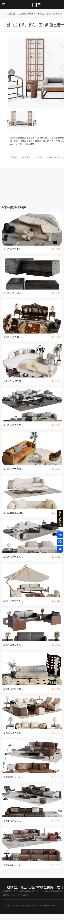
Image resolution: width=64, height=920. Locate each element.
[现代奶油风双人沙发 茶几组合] (32, 492)
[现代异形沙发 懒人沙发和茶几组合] (32, 229)
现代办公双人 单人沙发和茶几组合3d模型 (13, 645)
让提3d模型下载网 (25, 14)
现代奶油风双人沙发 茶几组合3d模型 (13, 513)
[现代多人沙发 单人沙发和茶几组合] (32, 536)
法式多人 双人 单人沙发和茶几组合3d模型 (13, 337)
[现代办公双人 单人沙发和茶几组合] (32, 624)
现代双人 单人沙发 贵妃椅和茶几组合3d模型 (13, 733)
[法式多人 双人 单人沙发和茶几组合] (32, 317)
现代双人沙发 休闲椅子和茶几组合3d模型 (13, 469)
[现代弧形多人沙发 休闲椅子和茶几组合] (32, 756)
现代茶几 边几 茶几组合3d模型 (13, 293)
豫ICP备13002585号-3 (47, 906)
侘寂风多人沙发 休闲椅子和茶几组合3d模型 (13, 381)
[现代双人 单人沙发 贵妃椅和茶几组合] (32, 712)
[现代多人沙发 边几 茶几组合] (32, 800)
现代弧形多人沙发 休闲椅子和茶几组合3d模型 (13, 777)
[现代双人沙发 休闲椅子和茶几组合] (32, 448)
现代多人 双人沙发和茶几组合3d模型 (13, 425)
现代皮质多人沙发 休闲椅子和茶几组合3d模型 (13, 865)
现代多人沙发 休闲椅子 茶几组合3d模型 (13, 689)
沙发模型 (57, 14)
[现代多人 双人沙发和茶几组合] (32, 404)
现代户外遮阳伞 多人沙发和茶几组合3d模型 (13, 601)
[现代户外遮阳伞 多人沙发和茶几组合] (32, 580)
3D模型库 (40, 14)
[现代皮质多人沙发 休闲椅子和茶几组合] (32, 844)
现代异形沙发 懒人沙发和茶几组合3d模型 (13, 249)
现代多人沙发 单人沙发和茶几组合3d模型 (13, 557)
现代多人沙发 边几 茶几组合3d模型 (13, 821)
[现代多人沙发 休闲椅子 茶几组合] (32, 668)
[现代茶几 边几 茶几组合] (32, 273)
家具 (49, 14)
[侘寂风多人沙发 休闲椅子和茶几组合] (32, 360)
